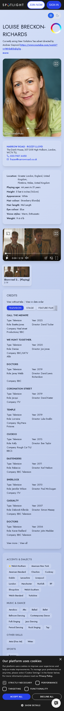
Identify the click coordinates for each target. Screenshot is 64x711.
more (6, 52)
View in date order (35, 301)
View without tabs (15, 301)
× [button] (60, 659)
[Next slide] (56, 101)
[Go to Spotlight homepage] (13, 5)
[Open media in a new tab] (46, 258)
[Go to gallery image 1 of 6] (28, 128)
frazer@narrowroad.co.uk (23, 159)
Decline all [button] (46, 696)
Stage (30, 308)
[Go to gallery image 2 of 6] (30, 128)
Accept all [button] (16, 696)
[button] (54, 5)
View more (12, 543)
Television (15, 308)
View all (23, 543)
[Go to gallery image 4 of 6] (33, 128)
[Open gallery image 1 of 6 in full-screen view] (32, 98)
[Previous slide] (8, 101)
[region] (32, 244)
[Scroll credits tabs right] (54, 308)
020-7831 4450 (18, 156)
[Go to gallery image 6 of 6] (36, 128)
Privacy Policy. (46, 676)
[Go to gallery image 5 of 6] (35, 128)
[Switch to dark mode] (54, 15)
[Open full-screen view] (56, 63)
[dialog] (32, 683)
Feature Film (46, 308)
